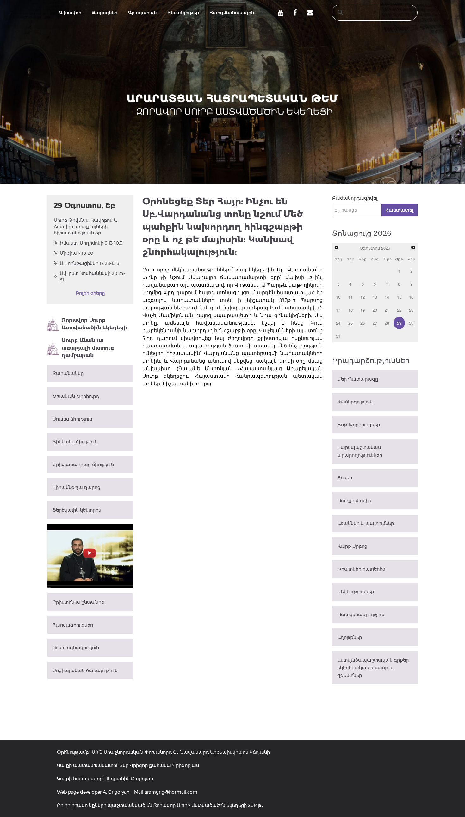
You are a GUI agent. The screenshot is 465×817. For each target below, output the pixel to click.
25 (350, 323)
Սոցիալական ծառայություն (85, 670)
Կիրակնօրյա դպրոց (76, 487)
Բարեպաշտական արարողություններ (359, 451)
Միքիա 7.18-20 (76, 253)
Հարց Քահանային (232, 13)
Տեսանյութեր (183, 13)
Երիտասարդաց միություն (83, 464)
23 (411, 310)
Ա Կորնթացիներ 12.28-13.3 (89, 263)
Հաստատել (399, 210)
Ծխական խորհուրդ (76, 396)
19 (362, 310)
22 (399, 310)
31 (338, 336)
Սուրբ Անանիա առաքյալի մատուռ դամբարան (88, 348)
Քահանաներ (68, 373)
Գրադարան (142, 13)
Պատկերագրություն (360, 614)
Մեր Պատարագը (357, 379)
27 (375, 323)
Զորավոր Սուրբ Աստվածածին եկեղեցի (94, 324)
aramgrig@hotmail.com (171, 792)
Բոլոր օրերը (90, 293)
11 (350, 297)
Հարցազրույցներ (73, 625)
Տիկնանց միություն (75, 442)
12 (362, 297)
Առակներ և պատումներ (365, 523)
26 (362, 323)
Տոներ (344, 478)
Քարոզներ (104, 13)
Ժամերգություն (355, 402)
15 (399, 297)
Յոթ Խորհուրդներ (358, 424)
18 (350, 310)
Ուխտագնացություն (76, 648)
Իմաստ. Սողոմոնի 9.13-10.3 (91, 243)
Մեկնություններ (355, 592)
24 (338, 323)
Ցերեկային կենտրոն (77, 510)
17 (338, 310)
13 (375, 297)
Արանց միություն (72, 419)
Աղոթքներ (349, 637)
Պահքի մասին (354, 500)
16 (411, 297)
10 (338, 297)
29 (399, 323)
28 (387, 323)
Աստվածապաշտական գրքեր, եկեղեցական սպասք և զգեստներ (373, 667)
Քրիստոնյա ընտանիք (78, 602)
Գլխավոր (70, 13)
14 (387, 297)
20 (375, 310)
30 (411, 323)
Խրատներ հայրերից (361, 569)
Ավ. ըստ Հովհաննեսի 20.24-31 (92, 277)
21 (387, 310)
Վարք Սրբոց (352, 546)
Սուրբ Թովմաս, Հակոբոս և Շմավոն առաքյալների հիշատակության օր (85, 226)
